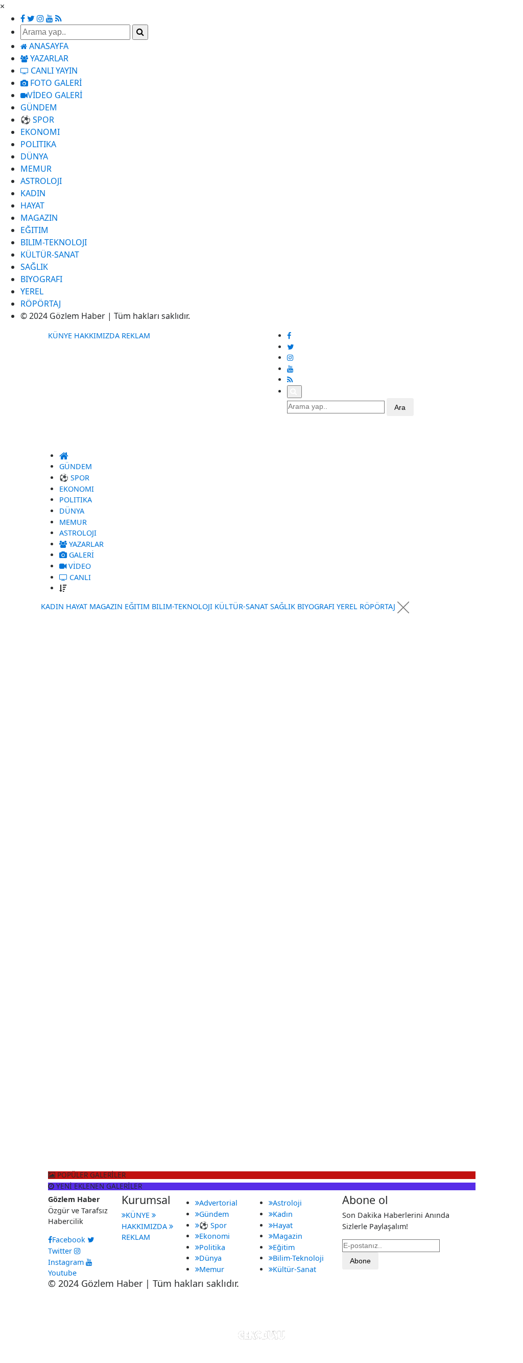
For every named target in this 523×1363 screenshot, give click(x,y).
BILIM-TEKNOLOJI (53, 242)
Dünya (210, 1258)
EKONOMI (40, 131)
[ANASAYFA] (63, 455)
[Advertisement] (75, 751)
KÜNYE (60, 335)
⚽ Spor (213, 1225)
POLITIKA (38, 144)
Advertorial (218, 1203)
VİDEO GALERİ (55, 95)
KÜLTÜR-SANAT (49, 254)
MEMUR (36, 168)
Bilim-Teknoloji (298, 1258)
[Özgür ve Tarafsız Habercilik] (90, 442)
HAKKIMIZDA (97, 335)
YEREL (31, 291)
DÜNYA (34, 156)
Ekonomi (214, 1236)
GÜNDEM (38, 107)
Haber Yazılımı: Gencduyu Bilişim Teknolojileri (262, 1310)
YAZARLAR (48, 58)
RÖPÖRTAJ (40, 303)
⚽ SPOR (37, 119)
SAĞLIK (34, 266)
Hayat (283, 1225)
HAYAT (32, 205)
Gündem (214, 1214)
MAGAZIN (39, 217)
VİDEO (78, 566)
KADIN (32, 193)
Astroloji (287, 1203)
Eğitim (284, 1247)
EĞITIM (34, 230)
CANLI (79, 577)
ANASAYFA (47, 46)
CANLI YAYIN (53, 70)
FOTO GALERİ (55, 82)
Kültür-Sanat (294, 1269)
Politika (212, 1247)
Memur (211, 1269)
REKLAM (136, 335)
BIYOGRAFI (41, 279)
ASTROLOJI (41, 181)
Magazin (287, 1236)
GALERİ (80, 555)
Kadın (283, 1214)
